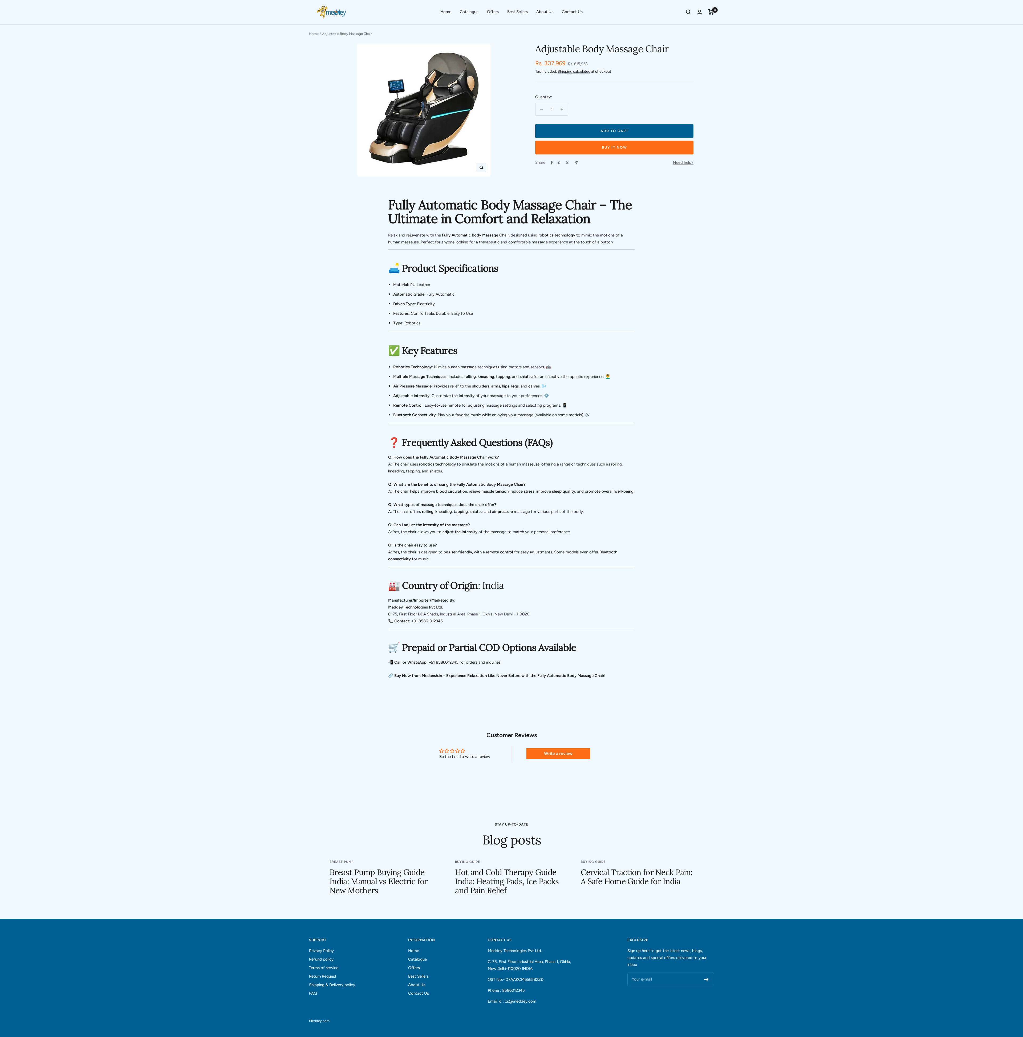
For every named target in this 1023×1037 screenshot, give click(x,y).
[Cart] (711, 12)
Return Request (322, 976)
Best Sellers (517, 11)
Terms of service (323, 967)
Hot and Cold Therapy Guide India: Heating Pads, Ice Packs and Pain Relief (507, 881)
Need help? (683, 162)
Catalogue (469, 11)
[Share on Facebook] (552, 163)
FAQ (313, 993)
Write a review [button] (558, 753)
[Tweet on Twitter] (567, 163)
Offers (493, 11)
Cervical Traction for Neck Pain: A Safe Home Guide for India (637, 876)
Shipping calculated (574, 71)
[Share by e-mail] (576, 162)
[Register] (706, 979)
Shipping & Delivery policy (332, 984)
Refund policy (321, 959)
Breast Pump (342, 862)
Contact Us (572, 11)
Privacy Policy (321, 950)
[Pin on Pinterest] (559, 163)
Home (445, 11)
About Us (544, 11)
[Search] (688, 12)
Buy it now (614, 147)
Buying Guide (467, 862)
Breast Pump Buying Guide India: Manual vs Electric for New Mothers (379, 881)
